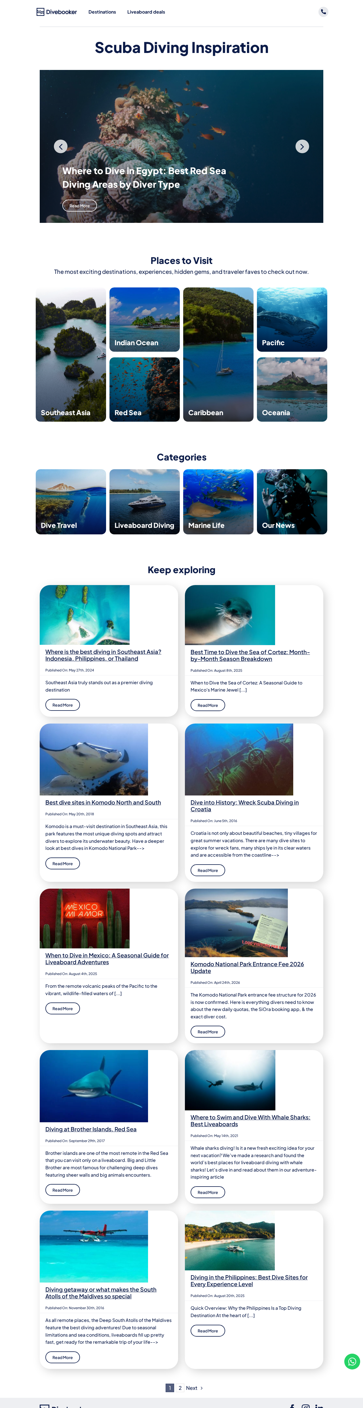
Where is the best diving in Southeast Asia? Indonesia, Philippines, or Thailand (103, 655)
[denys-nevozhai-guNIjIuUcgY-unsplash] (85, 587)
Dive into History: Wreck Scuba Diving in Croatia (245, 805)
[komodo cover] (94, 726)
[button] (60, 146)
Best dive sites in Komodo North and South (103, 802)
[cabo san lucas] (230, 1052)
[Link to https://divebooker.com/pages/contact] (323, 12)
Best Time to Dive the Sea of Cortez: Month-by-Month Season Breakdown (250, 655)
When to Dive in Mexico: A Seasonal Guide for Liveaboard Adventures (107, 958)
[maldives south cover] (94, 1213)
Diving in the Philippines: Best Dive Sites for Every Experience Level (249, 1280)
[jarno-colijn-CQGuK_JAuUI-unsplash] (230, 1213)
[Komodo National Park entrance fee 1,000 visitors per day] (236, 891)
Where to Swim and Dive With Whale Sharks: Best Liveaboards (251, 1120)
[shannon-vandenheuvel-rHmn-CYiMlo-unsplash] (230, 587)
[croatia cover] (239, 726)
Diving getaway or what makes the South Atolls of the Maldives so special (101, 1293)
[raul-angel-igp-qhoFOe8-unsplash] (85, 891)
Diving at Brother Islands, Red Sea (91, 1128)
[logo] (57, 10)
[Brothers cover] (94, 1052)
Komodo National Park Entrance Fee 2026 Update (247, 967)
